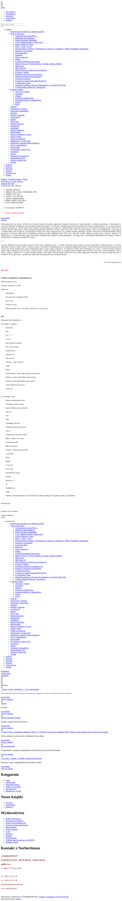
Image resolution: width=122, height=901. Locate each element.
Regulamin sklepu (12, 785)
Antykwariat (5, 673)
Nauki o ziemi (15, 137)
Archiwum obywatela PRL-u (26, 36)
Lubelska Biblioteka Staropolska (27, 62)
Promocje (9, 807)
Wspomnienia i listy (17, 158)
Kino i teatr (14, 122)
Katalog (4, 179)
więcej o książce (7, 699)
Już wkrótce (10, 12)
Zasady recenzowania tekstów (17, 825)
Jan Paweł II (15, 117)
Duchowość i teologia (18, 109)
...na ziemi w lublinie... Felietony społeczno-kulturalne (21, 758)
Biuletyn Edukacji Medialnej (26, 40)
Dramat (18, 96)
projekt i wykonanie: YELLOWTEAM (54, 897)
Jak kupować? (11, 789)
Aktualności (10, 14)
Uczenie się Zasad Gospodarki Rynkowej (30, 81)
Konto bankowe (12, 829)
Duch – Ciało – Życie (23, 47)
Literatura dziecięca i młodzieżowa (28, 100)
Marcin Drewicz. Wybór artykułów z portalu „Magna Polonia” (38, 64)
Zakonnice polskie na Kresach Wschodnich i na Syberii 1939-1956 (40, 85)
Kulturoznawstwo (17, 124)
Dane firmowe (11, 827)
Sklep (8, 780)
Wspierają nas (11, 173)
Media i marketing (17, 130)
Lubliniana (14, 128)
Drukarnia (5, 676)
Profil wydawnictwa (13, 819)
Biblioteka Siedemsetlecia (25, 38)
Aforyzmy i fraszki (22, 92)
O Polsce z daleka (22, 72)
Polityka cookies (12, 842)
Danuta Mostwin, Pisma (24, 44)
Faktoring (19, 55)
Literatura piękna (16, 89)
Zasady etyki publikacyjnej (16, 823)
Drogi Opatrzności (8, 746)
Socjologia (14, 152)
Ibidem (17, 59)
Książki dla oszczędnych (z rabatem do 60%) (27, 32)
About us (9, 834)
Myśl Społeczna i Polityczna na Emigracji (31, 70)
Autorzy (9, 164)
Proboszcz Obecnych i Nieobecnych (29, 74)
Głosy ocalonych (21, 57)
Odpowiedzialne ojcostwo (11, 718)
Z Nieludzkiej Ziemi (22, 83)
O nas (8, 832)
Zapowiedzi (10, 18)
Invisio (18, 899)
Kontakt (9, 20)
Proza (17, 104)
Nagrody (9, 167)
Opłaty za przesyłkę (13, 787)
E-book (13, 162)
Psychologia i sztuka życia (20, 149)
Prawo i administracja (18, 145)
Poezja (17, 102)
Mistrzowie (19, 66)
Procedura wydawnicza (14, 821)
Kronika (9, 171)
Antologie (19, 94)
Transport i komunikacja (19, 156)
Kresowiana (15, 126)
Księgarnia (5, 671)
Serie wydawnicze (17, 34)
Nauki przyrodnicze (17, 139)
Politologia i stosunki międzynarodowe (25, 143)
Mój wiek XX (20, 68)
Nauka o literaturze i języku (20, 134)
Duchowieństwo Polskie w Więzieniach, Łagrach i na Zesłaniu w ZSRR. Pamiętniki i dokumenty (52, 49)
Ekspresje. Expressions (24, 51)
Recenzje (9, 169)
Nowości (9, 16)
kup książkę (5, 218)
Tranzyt (4, 703)
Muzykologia (15, 132)
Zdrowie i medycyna (18, 160)
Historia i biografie (17, 115)
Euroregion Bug (21, 53)
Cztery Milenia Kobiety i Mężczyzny (29, 42)
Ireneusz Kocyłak (7, 184)
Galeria (8, 175)
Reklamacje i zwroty (13, 791)
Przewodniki (15, 147)
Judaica (13, 119)
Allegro (4, 220)
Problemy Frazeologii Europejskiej (28, 77)
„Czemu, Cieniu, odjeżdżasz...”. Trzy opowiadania (20, 689)
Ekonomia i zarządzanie (19, 111)
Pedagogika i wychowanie (20, 141)
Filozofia (13, 113)
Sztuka (13, 154)
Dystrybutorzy (11, 838)
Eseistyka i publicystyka (24, 98)
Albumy (13, 107)
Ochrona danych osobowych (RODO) (20, 840)
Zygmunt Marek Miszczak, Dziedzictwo (30, 87)
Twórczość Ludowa (22, 79)
